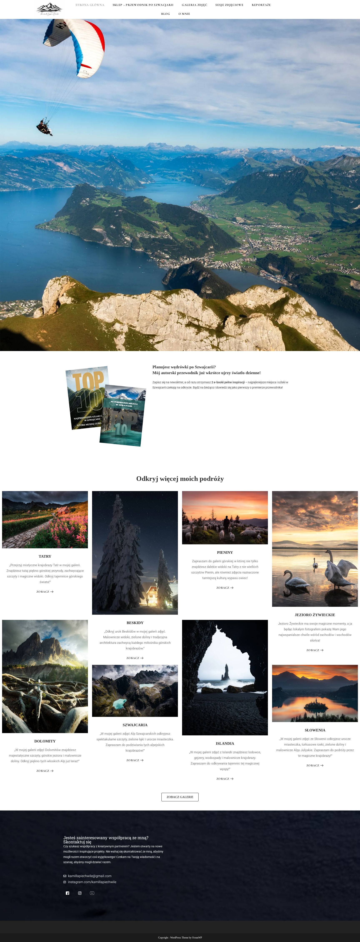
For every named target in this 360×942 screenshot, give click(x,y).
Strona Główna (90, 5)
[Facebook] (67, 894)
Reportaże (261, 5)
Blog (165, 14)
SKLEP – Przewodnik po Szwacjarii (143, 5)
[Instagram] (80, 893)
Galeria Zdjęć (194, 5)
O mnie (184, 14)
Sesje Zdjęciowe (229, 5)
